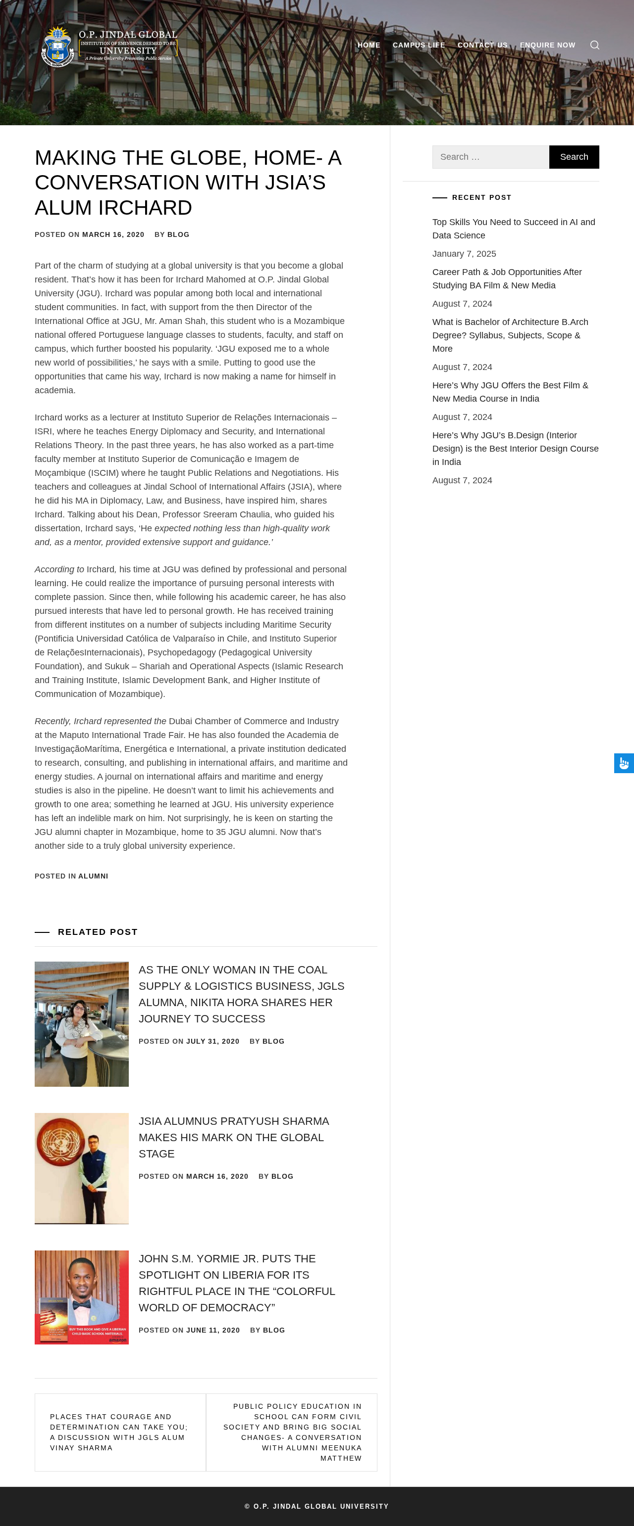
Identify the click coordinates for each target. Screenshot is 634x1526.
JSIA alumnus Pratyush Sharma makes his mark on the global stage (234, 1137)
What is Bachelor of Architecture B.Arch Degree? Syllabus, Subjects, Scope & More (510, 335)
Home (369, 45)
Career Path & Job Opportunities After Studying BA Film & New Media (507, 278)
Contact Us (483, 45)
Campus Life (419, 45)
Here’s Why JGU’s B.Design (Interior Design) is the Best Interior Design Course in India (515, 448)
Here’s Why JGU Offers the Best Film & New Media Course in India (510, 392)
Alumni (93, 876)
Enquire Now (548, 45)
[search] (594, 45)
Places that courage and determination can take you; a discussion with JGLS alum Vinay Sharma (119, 1432)
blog (178, 234)
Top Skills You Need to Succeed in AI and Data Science (513, 228)
